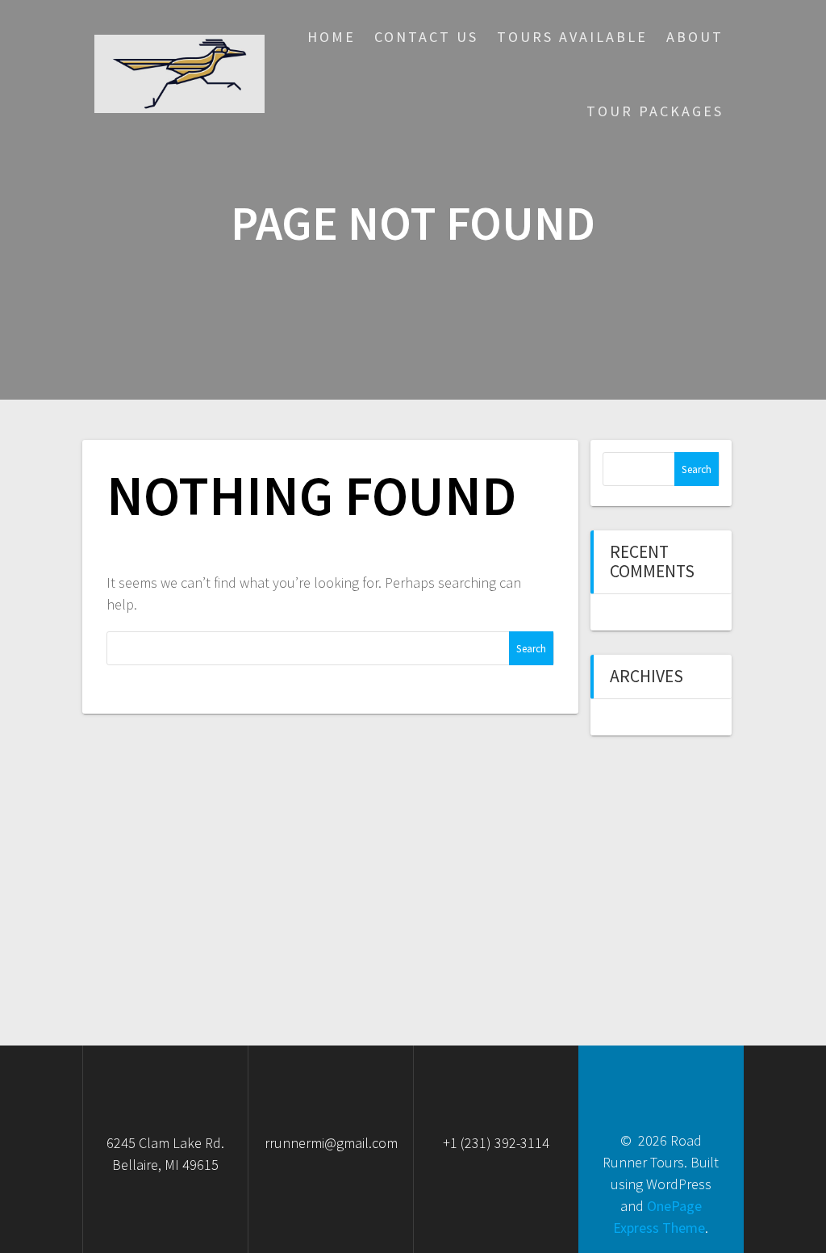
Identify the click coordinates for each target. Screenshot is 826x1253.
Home (331, 36)
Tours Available (572, 36)
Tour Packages (655, 111)
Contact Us (426, 36)
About (695, 36)
